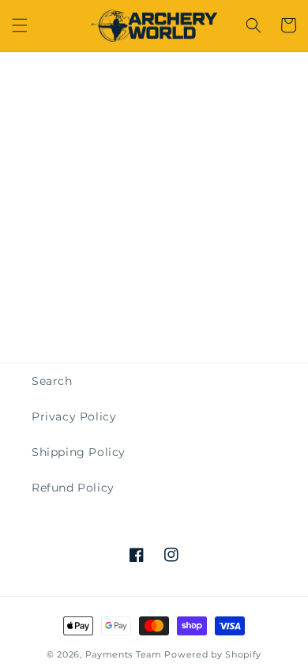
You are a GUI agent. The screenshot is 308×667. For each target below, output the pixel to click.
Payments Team (123, 654)
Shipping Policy (79, 452)
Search (52, 381)
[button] (19, 25)
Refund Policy (73, 487)
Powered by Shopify (212, 654)
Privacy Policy (74, 416)
